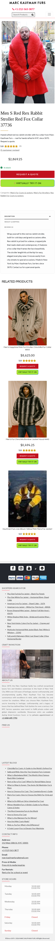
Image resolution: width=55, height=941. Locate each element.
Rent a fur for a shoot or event (15, 872)
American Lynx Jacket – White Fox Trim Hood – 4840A (28, 607)
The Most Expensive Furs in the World (22, 811)
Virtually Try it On (27, 183)
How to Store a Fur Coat (17, 814)
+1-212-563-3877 (24, 9)
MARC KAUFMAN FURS (27, 3)
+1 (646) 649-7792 (9, 718)
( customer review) (10, 150)
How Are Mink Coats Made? (18, 821)
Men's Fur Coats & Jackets (21, 193)
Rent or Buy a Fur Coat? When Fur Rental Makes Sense (29, 781)
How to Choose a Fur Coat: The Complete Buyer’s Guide (30, 791)
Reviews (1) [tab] (8, 227)
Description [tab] (9, 216)
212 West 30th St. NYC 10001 (15, 843)
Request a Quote (27, 174)
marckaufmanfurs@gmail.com (15, 857)
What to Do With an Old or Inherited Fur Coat (25, 801)
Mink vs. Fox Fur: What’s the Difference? (23, 825)
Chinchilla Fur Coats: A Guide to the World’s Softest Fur (29, 768)
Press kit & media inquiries (13, 865)
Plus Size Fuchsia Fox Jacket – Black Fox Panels (26, 594)
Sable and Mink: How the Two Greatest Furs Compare (28, 772)
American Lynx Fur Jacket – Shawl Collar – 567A (26, 603)
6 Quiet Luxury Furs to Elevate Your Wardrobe (25, 828)
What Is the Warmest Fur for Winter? (22, 818)
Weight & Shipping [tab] (11, 222)
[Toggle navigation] (49, 14)
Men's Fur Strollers (42, 193)
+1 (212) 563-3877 (10, 850)
